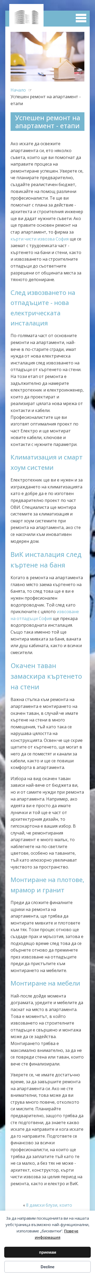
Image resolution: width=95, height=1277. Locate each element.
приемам (47, 1252)
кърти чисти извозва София (40, 239)
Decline (47, 1267)
